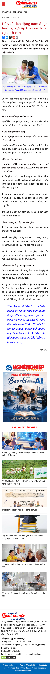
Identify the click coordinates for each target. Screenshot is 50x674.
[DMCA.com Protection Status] (8, 657)
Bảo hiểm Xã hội (20, 12)
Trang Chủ (6, 12)
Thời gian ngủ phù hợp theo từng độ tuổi (19, 510)
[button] (3, 4)
